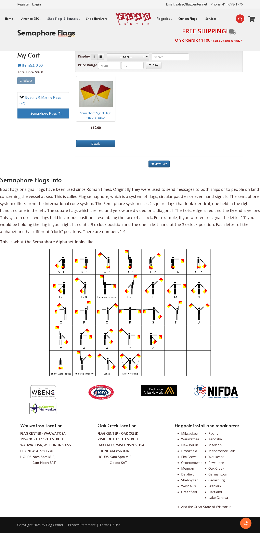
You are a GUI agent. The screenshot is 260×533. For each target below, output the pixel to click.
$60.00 (96, 127)
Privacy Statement (81, 525)
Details (95, 143)
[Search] (240, 18)
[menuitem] (10, 19)
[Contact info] (245, 523)
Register (23, 4)
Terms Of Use (109, 525)
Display (84, 56)
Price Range (87, 65)
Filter (155, 65)
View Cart (160, 164)
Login (36, 4)
